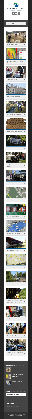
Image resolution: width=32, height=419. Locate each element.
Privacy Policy (19, 415)
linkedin (19, 13)
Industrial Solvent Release (13, 216)
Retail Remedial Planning (12, 250)
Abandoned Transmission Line (14, 283)
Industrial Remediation (12, 335)
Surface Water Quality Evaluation (14, 114)
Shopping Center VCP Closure (13, 233)
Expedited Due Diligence (12, 318)
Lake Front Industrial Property (13, 199)
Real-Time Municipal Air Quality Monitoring (14, 97)
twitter (13, 13)
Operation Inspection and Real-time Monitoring (15, 353)
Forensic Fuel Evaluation (12, 44)
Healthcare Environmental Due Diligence (13, 165)
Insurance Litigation (11, 267)
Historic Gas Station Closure (13, 183)
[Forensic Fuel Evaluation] (8, 370)
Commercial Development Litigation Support (15, 62)
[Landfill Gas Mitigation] (8, 383)
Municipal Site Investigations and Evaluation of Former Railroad (14, 301)
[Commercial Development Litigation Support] (8, 376)
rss (16, 13)
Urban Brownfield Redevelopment (14, 131)
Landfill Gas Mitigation (12, 79)
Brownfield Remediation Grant (13, 148)
